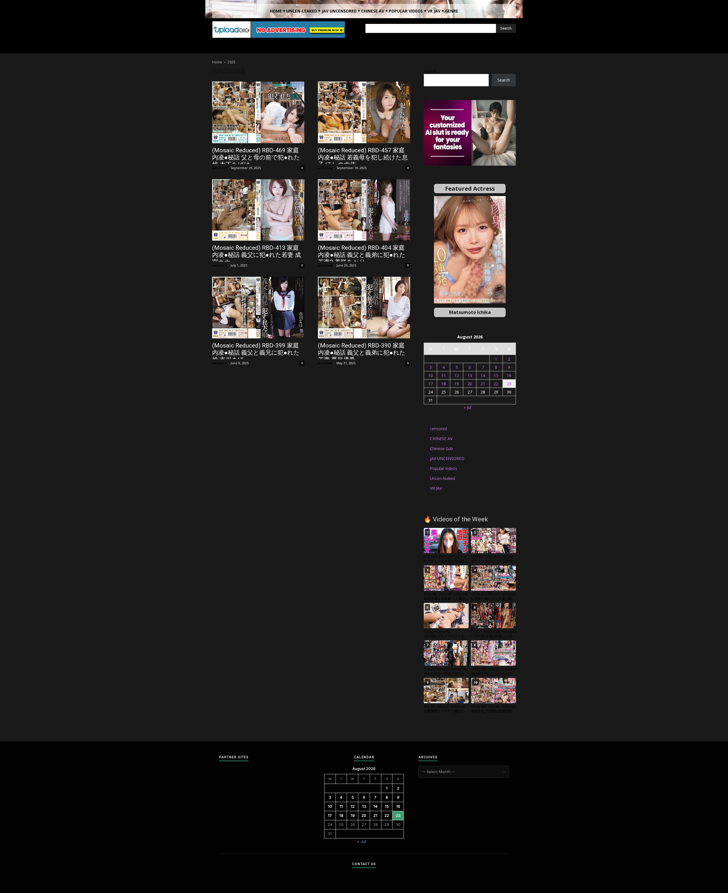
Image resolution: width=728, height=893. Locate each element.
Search (430, 71)
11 (443, 375)
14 (483, 375)
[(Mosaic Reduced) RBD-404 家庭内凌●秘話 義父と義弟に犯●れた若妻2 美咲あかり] (364, 210)
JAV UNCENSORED (447, 458)
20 (470, 383)
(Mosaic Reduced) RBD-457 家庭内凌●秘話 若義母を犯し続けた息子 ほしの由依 (363, 157)
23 (509, 383)
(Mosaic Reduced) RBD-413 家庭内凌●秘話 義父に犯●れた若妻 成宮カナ (256, 254)
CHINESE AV (441, 438)
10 (430, 375)
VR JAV (436, 488)
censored (438, 428)
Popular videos (443, 468)
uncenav (219, 168)
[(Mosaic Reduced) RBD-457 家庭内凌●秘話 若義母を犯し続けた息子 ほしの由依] (364, 112)
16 (509, 375)
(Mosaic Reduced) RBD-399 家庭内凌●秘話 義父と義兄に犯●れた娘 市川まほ (256, 352)
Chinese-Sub (441, 448)
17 (430, 383)
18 (443, 383)
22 (496, 383)
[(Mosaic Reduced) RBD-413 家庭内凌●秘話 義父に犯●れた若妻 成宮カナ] (258, 210)
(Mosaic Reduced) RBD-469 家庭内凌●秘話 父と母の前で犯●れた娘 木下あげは (256, 157)
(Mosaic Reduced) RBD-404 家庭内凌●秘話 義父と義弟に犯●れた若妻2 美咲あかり (362, 254)
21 (483, 383)
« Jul (467, 407)
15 (496, 375)
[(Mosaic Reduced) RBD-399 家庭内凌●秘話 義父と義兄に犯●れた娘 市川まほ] (258, 307)
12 (456, 375)
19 (456, 383)
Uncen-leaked (442, 478)
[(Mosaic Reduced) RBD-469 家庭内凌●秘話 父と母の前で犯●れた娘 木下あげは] (258, 112)
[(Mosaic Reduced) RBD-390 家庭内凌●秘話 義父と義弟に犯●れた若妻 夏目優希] (364, 307)
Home (217, 62)
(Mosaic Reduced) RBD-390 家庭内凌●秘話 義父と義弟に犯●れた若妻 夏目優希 (362, 352)
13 (470, 375)
